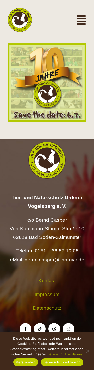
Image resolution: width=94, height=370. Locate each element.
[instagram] (68, 329)
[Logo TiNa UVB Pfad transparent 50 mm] (20, 10)
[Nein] (87, 351)
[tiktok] (40, 329)
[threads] (54, 329)
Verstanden (26, 362)
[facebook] (25, 329)
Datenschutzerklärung (65, 354)
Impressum (47, 294)
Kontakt (47, 280)
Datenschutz (47, 308)
